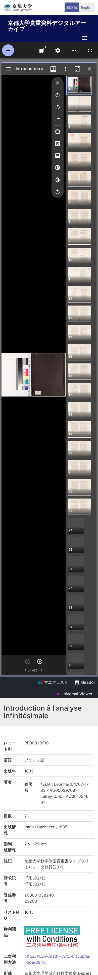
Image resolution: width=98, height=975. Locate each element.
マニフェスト (55, 682)
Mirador (87, 682)
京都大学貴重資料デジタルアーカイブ (47, 25)
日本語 (72, 7)
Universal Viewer (75, 693)
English (86, 7)
